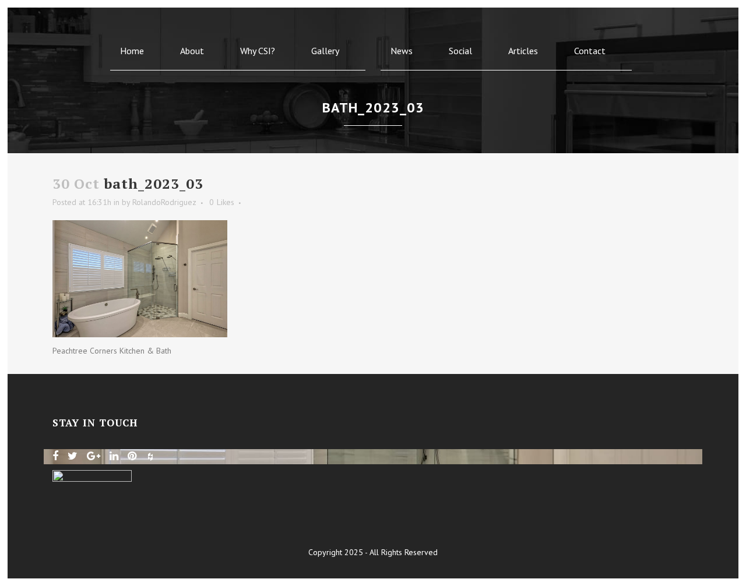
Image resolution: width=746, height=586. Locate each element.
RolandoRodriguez (164, 202)
